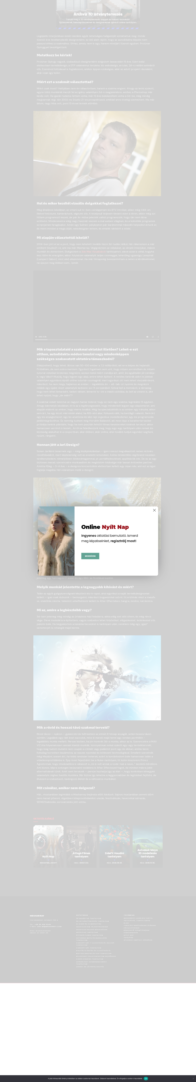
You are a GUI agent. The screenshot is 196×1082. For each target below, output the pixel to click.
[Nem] (193, 1078)
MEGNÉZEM (90, 556)
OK (146, 1078)
